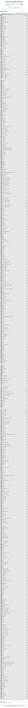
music (9, 14)
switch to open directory (5, 702)
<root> (6, 14)
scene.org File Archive (14, 2)
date (27, 13)
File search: (7, 4)
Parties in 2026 (16, 7)
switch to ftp (3, 701)
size (25, 13)
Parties (10, 7)
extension (22, 13)
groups (12, 14)
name (20, 13)
